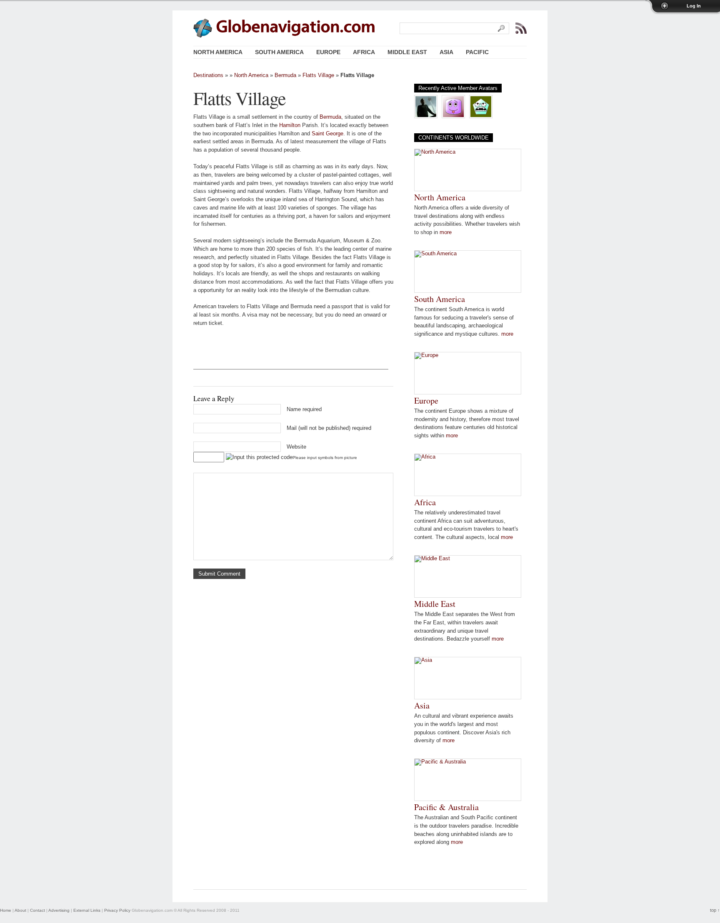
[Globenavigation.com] (295, 27)
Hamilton (289, 125)
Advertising (59, 910)
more (446, 232)
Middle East (434, 603)
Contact (37, 910)
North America (251, 75)
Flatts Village (318, 75)
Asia (422, 705)
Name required (304, 409)
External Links (86, 910)
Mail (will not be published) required (329, 428)
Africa (425, 502)
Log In (694, 5)
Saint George (327, 133)
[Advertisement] (290, 356)
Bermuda (285, 75)
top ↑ (715, 910)
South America (439, 298)
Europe (426, 400)
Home (5, 910)
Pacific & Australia (446, 807)
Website (296, 447)
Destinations (208, 75)
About (20, 910)
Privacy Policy (117, 910)
